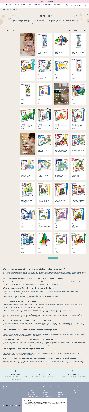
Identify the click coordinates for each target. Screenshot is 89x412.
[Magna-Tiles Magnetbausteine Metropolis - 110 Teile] (27, 65)
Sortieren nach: (70, 30)
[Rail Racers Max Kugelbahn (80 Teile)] (44, 165)
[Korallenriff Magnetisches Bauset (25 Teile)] (61, 165)
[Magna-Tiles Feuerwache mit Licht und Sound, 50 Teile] (78, 190)
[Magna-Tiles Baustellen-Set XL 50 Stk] (61, 115)
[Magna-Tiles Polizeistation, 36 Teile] (27, 214)
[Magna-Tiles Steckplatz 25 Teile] (61, 214)
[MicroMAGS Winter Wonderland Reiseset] (44, 40)
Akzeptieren (44, 409)
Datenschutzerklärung (43, 405)
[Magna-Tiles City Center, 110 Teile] (78, 140)
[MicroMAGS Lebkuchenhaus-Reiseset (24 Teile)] (78, 65)
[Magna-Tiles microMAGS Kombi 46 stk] (78, 214)
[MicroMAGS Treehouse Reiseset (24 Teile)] (27, 90)
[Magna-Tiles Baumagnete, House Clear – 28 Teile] (44, 190)
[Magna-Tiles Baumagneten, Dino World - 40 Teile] (78, 239)
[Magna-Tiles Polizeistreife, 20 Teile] (27, 239)
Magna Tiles (40, 49)
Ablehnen (58, 409)
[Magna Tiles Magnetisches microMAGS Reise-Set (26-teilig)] (61, 40)
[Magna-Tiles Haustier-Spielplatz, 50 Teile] (27, 165)
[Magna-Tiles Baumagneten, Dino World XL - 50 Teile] (27, 115)
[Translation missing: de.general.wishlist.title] (82, 5)
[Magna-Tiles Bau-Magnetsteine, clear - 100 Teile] (61, 65)
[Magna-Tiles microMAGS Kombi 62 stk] (61, 190)
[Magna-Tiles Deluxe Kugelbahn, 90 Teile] (44, 140)
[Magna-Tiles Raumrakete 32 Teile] (44, 115)
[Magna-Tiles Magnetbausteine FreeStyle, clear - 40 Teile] (61, 239)
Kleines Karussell (9, 408)
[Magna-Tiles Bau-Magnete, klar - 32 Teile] (44, 239)
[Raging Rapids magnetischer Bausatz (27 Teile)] (44, 65)
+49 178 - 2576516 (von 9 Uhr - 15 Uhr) (12, 393)
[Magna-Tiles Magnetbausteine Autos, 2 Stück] (44, 214)
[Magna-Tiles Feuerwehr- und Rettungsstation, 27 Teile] (61, 140)
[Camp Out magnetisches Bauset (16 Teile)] (78, 165)
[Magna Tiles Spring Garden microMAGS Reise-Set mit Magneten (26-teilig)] (78, 40)
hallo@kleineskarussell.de (10, 391)
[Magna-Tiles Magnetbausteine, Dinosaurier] (78, 90)
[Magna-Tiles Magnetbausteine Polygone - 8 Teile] (44, 90)
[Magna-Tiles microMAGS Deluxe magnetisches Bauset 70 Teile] (78, 115)
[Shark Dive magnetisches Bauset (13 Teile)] (27, 190)
